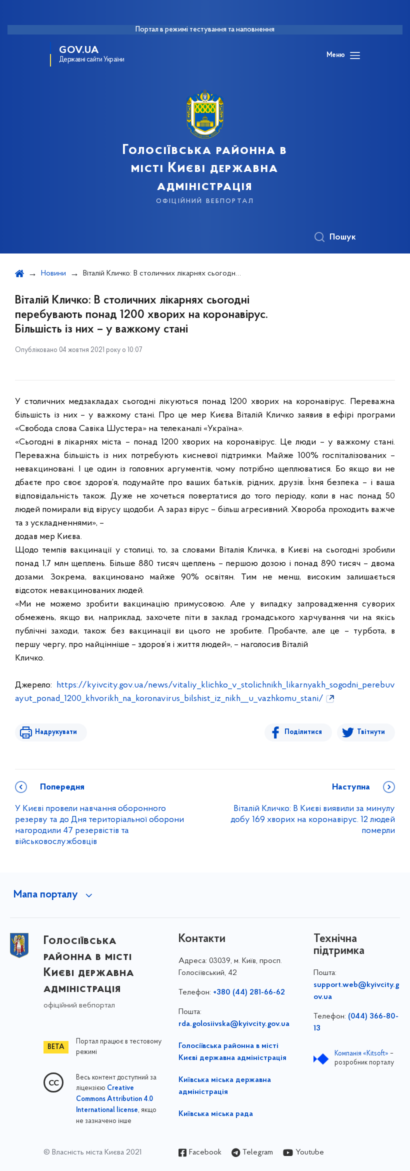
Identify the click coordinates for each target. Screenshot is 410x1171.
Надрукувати (56, 732)
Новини (53, 274)
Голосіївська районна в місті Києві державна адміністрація (232, 1052)
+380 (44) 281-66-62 (249, 992)
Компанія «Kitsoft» (361, 1054)
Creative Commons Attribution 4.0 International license (114, 1099)
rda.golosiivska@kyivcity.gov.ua (234, 1024)
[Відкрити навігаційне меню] (355, 55)
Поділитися (303, 732)
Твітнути (371, 732)
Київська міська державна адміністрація (224, 1086)
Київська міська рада (215, 1114)
